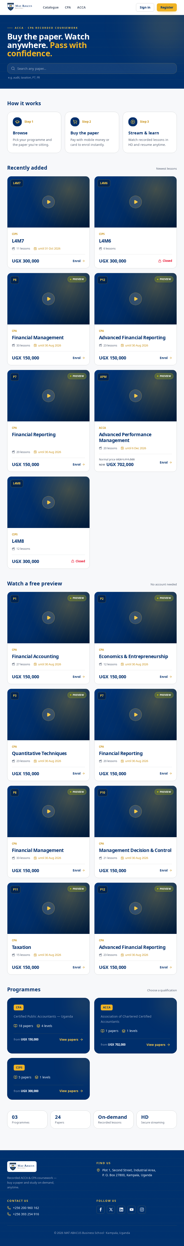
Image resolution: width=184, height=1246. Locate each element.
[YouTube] (131, 1210)
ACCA (81, 7)
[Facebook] (100, 1210)
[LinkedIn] (121, 1210)
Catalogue (51, 7)
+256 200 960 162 (26, 1208)
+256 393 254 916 (26, 1214)
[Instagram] (142, 1210)
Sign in (145, 7)
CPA (68, 7)
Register (166, 7)
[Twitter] (111, 1210)
